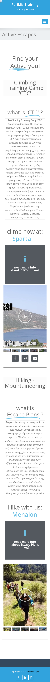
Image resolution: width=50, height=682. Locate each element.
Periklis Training (25, 4)
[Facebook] (15, 358)
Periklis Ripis (33, 671)
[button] (6, 316)
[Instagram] (25, 358)
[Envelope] (34, 358)
